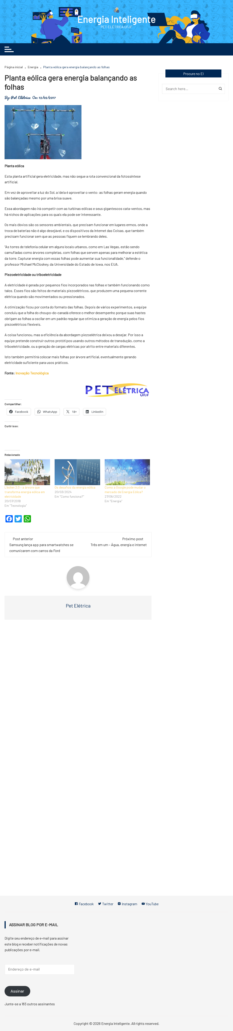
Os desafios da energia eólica (75, 487)
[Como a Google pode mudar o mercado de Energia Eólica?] (127, 472)
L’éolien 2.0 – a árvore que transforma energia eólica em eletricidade (25, 491)
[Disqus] (78, 692)
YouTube (152, 904)
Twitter (107, 904)
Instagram (129, 904)
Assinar (17, 991)
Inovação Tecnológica (32, 373)
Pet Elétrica (20, 97)
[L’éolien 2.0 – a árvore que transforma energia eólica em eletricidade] (27, 472)
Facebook (86, 904)
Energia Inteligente (116, 19)
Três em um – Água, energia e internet (119, 544)
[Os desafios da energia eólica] (77, 472)
